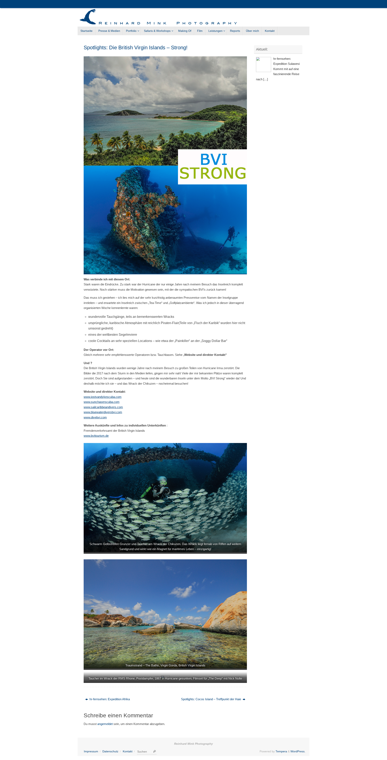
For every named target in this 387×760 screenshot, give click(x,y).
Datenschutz (110, 751)
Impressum (91, 751)
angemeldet (105, 724)
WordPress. (297, 751)
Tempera (281, 751)
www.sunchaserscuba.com (102, 402)
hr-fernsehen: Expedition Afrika (109, 699)
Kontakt (127, 751)
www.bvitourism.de (96, 435)
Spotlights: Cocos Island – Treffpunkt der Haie (211, 699)
